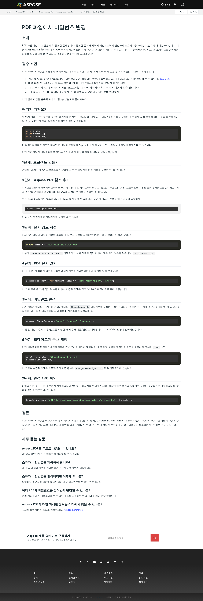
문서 (36, 577)
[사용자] (175, 4)
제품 (84, 4)
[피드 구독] (122, 562)
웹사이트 (114, 4)
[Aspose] (29, 4)
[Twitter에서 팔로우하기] (88, 562)
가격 (141, 572)
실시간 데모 (74, 577)
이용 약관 (124, 597)
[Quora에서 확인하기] (108, 562)
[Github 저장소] (115, 562)
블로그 (72, 582)
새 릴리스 (108, 572)
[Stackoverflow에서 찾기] (101, 562)
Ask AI (182, 11)
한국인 (167, 4)
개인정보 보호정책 (113, 597)
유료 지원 (143, 577)
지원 (103, 4)
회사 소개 (143, 582)
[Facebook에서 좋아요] (81, 562)
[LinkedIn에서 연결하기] (95, 562)
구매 (93, 4)
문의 (129, 597)
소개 (126, 4)
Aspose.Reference (73, 510)
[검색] (182, 4)
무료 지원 (108, 577)
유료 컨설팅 (39, 582)
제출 (154, 537)
